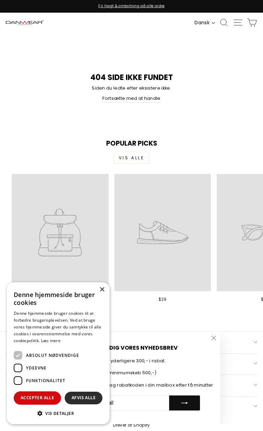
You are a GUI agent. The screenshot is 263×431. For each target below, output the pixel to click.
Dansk (202, 22)
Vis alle (132, 158)
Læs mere (51, 341)
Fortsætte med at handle (131, 98)
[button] (58, 413)
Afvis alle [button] (84, 398)
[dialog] (58, 353)
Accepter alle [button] (37, 398)
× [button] (101, 289)
